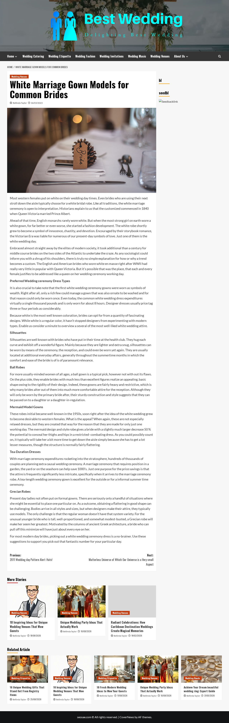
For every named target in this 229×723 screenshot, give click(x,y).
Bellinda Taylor (20, 103)
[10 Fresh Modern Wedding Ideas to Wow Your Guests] (114, 669)
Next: (121, 559)
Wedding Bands (192, 678)
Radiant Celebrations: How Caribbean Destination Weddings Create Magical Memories (132, 626)
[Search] (219, 56)
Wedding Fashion (85, 56)
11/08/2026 (122, 695)
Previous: (31, 557)
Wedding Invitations (112, 56)
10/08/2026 (86, 631)
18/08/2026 (35, 635)
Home (10, 56)
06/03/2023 (37, 103)
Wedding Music (137, 56)
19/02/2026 (136, 635)
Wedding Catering (33, 56)
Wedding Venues (160, 56)
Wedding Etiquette (59, 56)
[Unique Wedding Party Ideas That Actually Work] (81, 601)
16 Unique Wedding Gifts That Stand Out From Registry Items (27, 691)
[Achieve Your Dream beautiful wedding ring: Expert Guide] (201, 669)
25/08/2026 (35, 699)
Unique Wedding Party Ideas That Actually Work (81, 624)
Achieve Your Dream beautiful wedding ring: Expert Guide (201, 689)
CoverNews (127, 717)
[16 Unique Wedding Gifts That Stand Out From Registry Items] (27, 669)
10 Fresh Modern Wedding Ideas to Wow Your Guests (112, 689)
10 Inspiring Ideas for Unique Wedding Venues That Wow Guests (28, 626)
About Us (179, 56)
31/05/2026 (209, 695)
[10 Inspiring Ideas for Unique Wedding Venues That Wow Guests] (31, 601)
